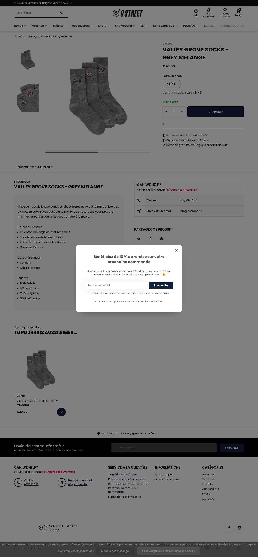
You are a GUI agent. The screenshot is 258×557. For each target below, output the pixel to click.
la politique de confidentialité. (154, 293)
